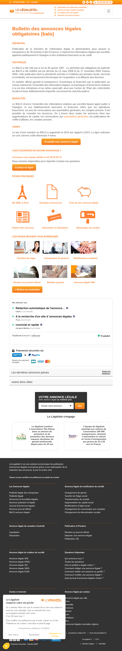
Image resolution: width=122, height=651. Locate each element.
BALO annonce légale (19, 512)
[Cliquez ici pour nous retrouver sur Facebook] (90, 2)
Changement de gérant (76, 492)
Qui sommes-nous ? (74, 558)
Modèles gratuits (55, 282)
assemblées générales (76, 116)
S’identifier (102, 644)
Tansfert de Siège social (76, 496)
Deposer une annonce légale (78, 535)
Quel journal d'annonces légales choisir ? (84, 578)
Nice (67, 621)
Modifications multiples (86, 258)
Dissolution (14, 535)
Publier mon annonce (23, 228)
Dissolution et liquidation (55, 228)
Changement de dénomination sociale (82, 512)
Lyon (67, 614)
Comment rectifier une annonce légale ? (84, 575)
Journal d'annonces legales (22, 506)
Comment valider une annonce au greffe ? (85, 571)
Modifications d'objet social (77, 506)
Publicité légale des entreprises (24, 492)
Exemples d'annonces (50, 203)
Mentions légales (88, 644)
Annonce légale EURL (19, 571)
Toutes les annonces (106, 372)
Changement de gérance (56, 258)
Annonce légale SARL (19, 568)
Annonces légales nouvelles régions (81, 624)
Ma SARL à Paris (21, 203)
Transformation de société (77, 499)
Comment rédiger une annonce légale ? (83, 568)
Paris (67, 601)
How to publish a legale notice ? (80, 565)
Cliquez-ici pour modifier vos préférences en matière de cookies (34, 477)
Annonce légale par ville (76, 598)
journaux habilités (77, 633)
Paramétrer (34, 634)
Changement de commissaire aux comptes (85, 509)
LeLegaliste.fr (87, 639)
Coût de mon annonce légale (83, 203)
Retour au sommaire (28, 289)
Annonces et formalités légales (23, 499)
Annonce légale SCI (18, 565)
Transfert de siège (26, 258)
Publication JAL (72, 539)
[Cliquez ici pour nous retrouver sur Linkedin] (87, 2)
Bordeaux (69, 617)
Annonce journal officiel (20, 509)
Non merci (13, 634)
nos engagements (98, 633)
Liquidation (14, 532)
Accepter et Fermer (55, 634)
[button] (6, 646)
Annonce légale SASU (19, 562)
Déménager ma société (88, 228)
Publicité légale (16, 496)
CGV (97, 639)
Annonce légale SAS (84, 282)
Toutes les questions (74, 562)
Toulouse (69, 608)
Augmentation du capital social (79, 502)
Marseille (69, 604)
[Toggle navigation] (108, 11)
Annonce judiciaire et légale (22, 502)
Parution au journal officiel (27, 282)
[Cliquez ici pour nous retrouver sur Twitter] (83, 2)
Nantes (68, 611)
